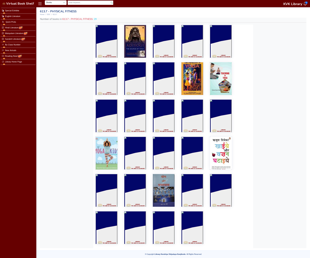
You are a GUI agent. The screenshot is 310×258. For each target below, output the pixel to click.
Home (42, 14)
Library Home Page (13, 62)
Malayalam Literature (14, 33)
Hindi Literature (11, 28)
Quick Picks (10, 22)
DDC (48, 14)
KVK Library (292, 4)
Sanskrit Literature (13, 39)
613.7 (55, 14)
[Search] (112, 3)
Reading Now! (11, 56)
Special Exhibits (12, 11)
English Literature (12, 16)
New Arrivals (10, 50)
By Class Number (12, 45)
